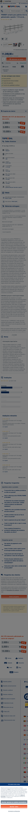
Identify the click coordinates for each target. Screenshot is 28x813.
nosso (8, 789)
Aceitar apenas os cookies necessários (14, 802)
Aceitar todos (14, 806)
